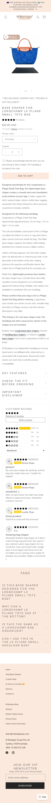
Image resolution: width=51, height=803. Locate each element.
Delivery (9, 709)
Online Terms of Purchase (16, 724)
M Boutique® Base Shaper (21, 801)
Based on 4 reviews (15, 416)
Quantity (5, 146)
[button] (6, 17)
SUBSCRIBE (25, 785)
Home (8, 670)
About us (9, 689)
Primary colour (8, 134)
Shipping (14, 129)
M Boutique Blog (12, 704)
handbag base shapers (15, 334)
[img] (21, 459)
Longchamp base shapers (27, 331)
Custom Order (11, 679)
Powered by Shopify (38, 801)
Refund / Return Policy (14, 714)
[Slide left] (19, 91)
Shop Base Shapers (13, 674)
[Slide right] (32, 91)
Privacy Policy (11, 719)
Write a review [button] (25, 420)
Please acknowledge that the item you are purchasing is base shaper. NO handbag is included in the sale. (23, 165)
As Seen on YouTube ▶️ (15, 684)
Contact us (10, 694)
